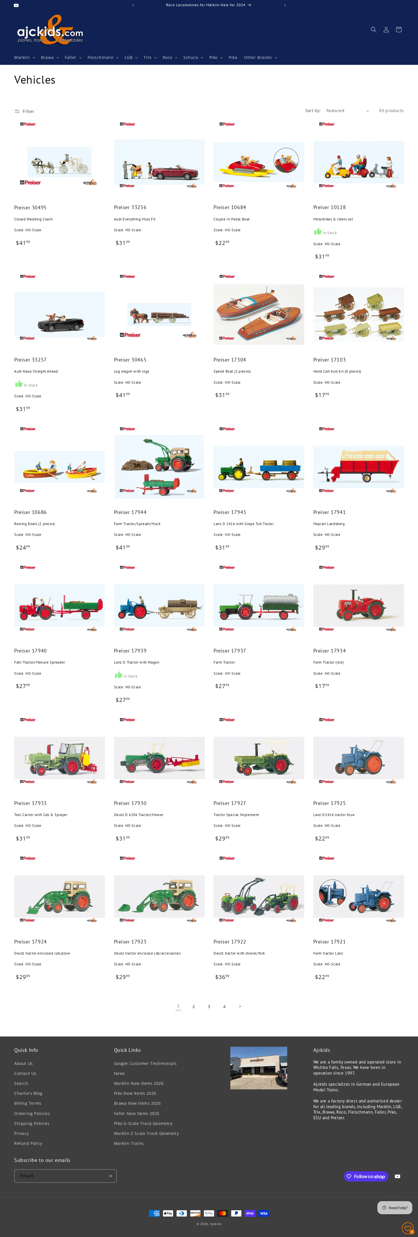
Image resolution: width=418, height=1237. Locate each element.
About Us (23, 1063)
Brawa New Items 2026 (137, 1103)
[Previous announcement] (133, 5)
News (119, 1073)
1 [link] (178, 1006)
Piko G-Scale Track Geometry (143, 1123)
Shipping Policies (31, 1123)
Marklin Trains (129, 1143)
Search (21, 1083)
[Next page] (239, 1006)
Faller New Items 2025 (137, 1113)
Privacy (21, 1133)
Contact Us (25, 1073)
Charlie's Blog (28, 1093)
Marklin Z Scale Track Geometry (146, 1133)
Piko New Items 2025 (135, 1093)
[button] (24, 57)
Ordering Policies (32, 1113)
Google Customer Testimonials (145, 1063)
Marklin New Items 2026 (139, 1083)
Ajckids (216, 1224)
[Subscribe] (110, 1176)
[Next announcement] (285, 5)
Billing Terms (28, 1103)
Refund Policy (28, 1143)
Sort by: (313, 110)
